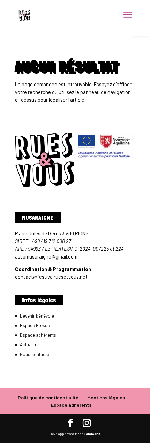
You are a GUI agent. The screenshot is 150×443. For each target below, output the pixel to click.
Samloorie (91, 433)
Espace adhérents (38, 335)
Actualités (30, 344)
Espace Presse (35, 325)
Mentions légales (106, 397)
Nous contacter (35, 354)
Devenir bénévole (37, 316)
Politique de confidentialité (48, 397)
